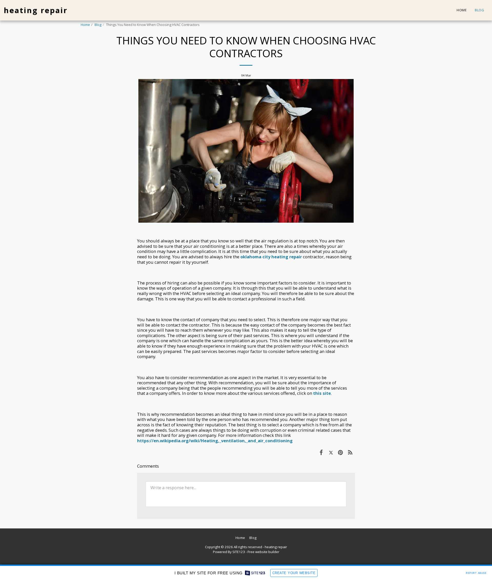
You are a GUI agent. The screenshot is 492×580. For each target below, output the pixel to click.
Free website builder (263, 551)
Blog (98, 24)
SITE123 (238, 551)
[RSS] (350, 452)
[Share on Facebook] (321, 452)
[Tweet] (331, 452)
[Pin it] (340, 452)
